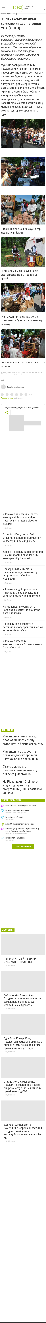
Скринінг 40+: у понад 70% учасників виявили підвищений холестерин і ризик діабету (22, 538)
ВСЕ (2, 380)
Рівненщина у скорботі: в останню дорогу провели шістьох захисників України (23, 627)
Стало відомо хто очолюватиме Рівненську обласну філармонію (20, 770)
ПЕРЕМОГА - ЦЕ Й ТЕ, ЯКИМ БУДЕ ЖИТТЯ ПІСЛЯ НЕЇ (20, 960)
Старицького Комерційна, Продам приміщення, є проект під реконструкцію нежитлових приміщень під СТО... (22, 1086)
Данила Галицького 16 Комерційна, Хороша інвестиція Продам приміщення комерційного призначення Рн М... (23, 1131)
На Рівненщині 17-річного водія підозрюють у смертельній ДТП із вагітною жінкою (22, 787)
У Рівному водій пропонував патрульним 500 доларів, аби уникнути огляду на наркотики (21, 592)
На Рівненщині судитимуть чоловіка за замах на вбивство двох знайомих (21, 610)
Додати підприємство (23, 847)
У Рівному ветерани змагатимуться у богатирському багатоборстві (22, 644)
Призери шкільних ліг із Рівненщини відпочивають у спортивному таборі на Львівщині (20, 573)
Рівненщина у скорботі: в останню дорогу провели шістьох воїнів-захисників (20, 755)
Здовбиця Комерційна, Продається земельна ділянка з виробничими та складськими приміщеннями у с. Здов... (23, 1043)
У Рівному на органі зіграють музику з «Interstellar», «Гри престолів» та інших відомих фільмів (20, 518)
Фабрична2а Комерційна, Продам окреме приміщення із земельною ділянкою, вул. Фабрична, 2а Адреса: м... (22, 1000)
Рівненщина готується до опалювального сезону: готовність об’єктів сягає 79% (23, 740)
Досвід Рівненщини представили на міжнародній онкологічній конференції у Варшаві (23, 555)
